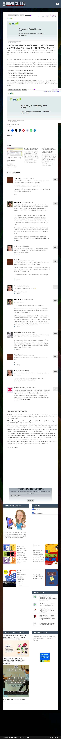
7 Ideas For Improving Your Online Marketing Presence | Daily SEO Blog (25, 421)
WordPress (27, 737)
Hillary (16, 246)
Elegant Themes (13, 737)
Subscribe (30, 500)
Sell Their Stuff (20, 546)
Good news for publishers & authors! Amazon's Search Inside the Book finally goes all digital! (47, 617)
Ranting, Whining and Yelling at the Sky (26, 52)
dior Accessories (19, 388)
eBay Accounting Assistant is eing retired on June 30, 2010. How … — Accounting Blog (29, 414)
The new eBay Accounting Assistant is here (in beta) (20, 73)
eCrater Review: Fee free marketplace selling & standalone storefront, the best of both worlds (48, 598)
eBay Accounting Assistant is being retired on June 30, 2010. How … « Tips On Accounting (29, 441)
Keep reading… (20, 537)
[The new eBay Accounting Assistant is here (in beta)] (33, 155)
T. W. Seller (10, 50)
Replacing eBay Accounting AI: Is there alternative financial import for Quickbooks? (14, 159)
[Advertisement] (30, 723)
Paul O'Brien (17, 202)
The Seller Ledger (37, 575)
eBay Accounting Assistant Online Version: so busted (20, 70)
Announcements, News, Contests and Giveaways (33, 50)
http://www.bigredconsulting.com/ (28, 345)
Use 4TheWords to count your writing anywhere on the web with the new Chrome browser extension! (15, 637)
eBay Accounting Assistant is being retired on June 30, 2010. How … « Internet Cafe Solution (30, 429)
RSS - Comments (38, 513)
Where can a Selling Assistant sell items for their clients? (47, 623)
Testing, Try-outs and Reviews (43, 52)
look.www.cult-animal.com (24, 399)
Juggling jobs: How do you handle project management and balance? (47, 610)
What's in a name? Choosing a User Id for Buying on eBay (47, 604)
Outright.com (26, 321)
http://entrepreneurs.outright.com (41, 238)
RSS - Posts (37, 509)
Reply (55, 179)
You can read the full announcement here (47, 59)
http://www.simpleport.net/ (20, 342)
